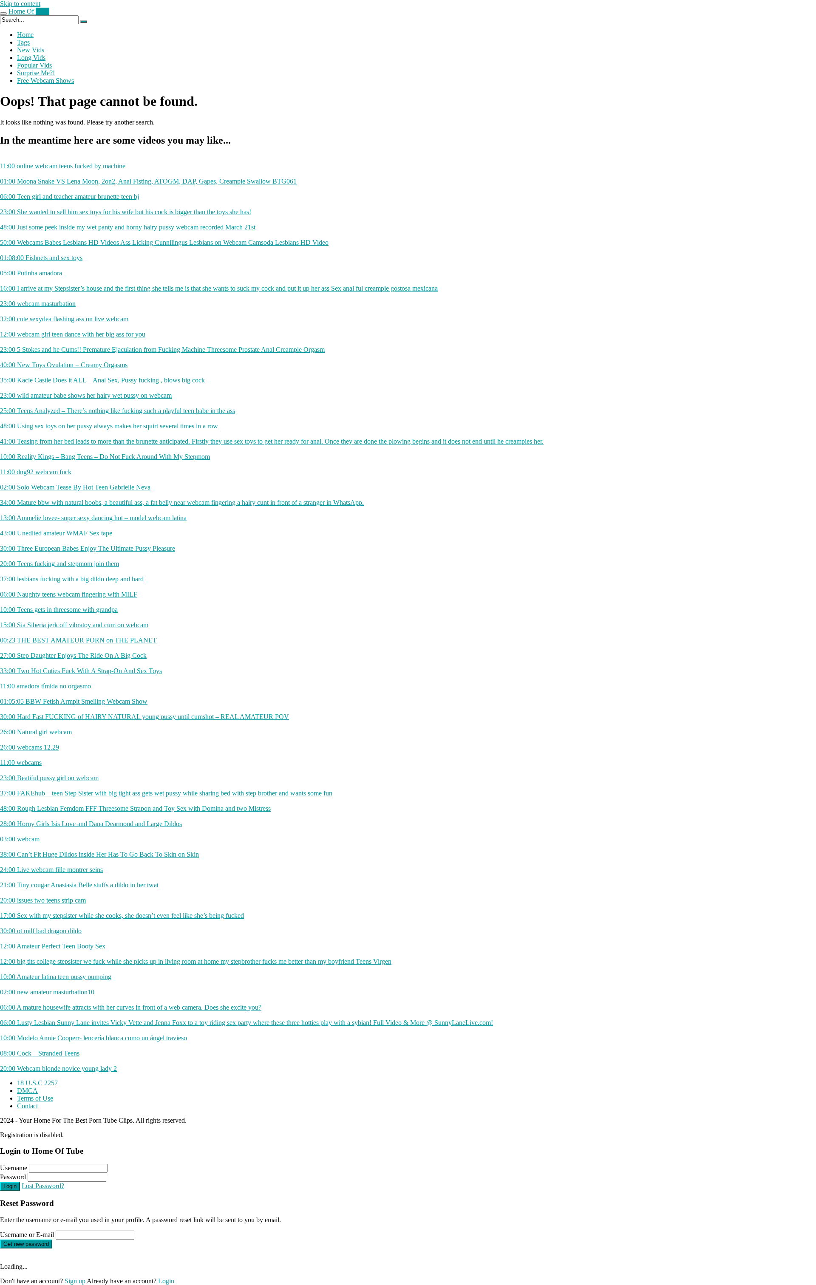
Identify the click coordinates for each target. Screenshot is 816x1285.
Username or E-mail (27, 1234)
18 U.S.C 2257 (37, 1083)
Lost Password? (43, 1185)
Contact (27, 1106)
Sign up (75, 1281)
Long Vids (31, 57)
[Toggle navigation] (3, 13)
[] (83, 21)
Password (13, 1176)
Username (13, 1168)
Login (10, 1186)
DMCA (27, 1090)
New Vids (30, 50)
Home (25, 34)
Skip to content (20, 3)
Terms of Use (35, 1098)
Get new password (26, 1244)
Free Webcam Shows (45, 80)
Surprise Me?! (36, 72)
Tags (23, 42)
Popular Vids (34, 65)
